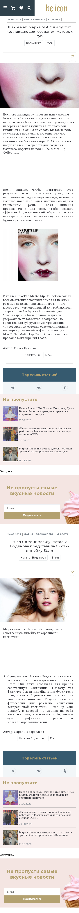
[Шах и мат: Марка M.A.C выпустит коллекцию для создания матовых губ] (72, 57)
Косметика (33, 43)
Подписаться (32, 515)
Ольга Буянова (34, 19)
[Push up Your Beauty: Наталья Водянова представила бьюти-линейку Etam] (72, 571)
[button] (5, 8)
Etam (55, 557)
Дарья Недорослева (39, 534)
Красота (54, 19)
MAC (50, 43)
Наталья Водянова (33, 557)
